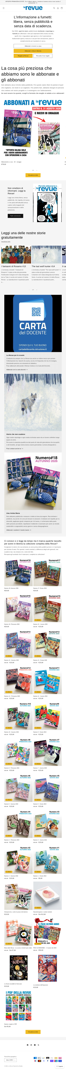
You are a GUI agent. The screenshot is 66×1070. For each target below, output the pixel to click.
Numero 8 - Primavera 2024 (11, 768)
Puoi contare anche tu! (13, 448)
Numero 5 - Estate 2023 (39, 804)
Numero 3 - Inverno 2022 (40, 840)
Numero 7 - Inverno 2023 (40, 768)
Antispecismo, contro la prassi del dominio (16, 912)
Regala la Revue (23, 56)
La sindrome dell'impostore (40, 985)
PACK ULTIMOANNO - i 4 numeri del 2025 (44, 948)
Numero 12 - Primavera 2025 (12, 696)
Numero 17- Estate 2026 (40, 588)
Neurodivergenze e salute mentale (42, 912)
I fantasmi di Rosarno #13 (13, 266)
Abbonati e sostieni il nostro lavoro (17, 530)
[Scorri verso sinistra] (29, 170)
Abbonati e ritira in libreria (33, 51)
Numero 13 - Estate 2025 (40, 660)
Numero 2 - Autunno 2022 (11, 876)
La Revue (10, 1066)
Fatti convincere (15, 216)
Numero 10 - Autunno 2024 (11, 732)
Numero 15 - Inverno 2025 (40, 624)
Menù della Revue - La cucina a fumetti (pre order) (18, 948)
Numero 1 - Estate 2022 (39, 876)
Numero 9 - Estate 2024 (39, 732)
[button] (4, 8)
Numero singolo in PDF (10, 1024)
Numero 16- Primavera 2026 (12, 624)
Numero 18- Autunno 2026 (11, 588)
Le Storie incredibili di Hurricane (13, 984)
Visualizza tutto (33, 175)
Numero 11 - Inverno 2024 (40, 696)
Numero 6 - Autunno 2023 (11, 804)
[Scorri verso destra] (37, 170)
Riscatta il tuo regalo (43, 56)
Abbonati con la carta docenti (16, 369)
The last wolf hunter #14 (43, 266)
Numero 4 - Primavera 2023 (11, 840)
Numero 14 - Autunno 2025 (11, 660)
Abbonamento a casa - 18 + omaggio (11, 162)
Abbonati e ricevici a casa (33, 46)
